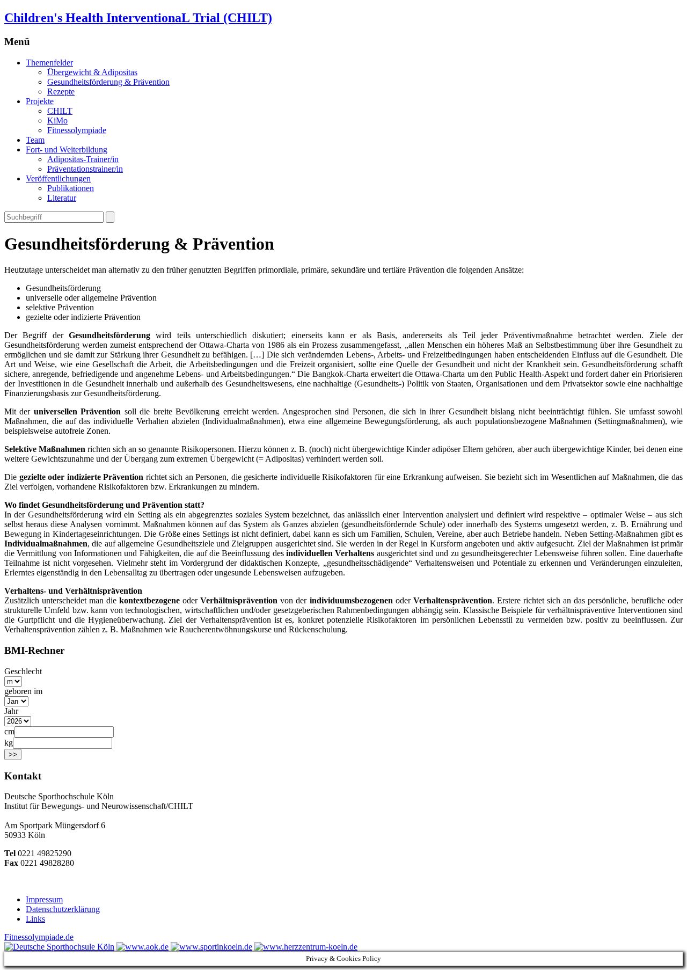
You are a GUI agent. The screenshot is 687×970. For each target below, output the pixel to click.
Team (35, 139)
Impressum (44, 899)
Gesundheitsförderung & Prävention (108, 81)
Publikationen (70, 188)
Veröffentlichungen (58, 178)
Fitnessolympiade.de (39, 937)
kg (8, 742)
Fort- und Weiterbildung (66, 149)
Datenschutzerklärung (63, 909)
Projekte (40, 101)
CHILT (59, 110)
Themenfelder (49, 62)
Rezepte (61, 91)
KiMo (57, 120)
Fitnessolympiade (76, 130)
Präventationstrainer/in (85, 168)
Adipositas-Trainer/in (83, 159)
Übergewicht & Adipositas (92, 72)
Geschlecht (23, 671)
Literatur (61, 197)
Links (35, 918)
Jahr (11, 711)
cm (9, 731)
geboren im (23, 691)
